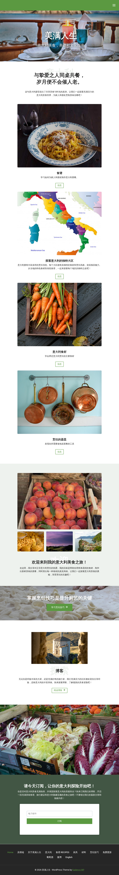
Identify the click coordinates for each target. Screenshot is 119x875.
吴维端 (20, 852)
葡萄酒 (50, 857)
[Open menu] (114, 5)
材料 (84, 852)
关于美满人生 (34, 852)
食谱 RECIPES (62, 852)
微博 (59, 857)
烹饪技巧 (94, 852)
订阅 (59, 821)
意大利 (48, 852)
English (69, 857)
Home (10, 852)
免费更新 (107, 852)
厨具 (75, 852)
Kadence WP (78, 869)
